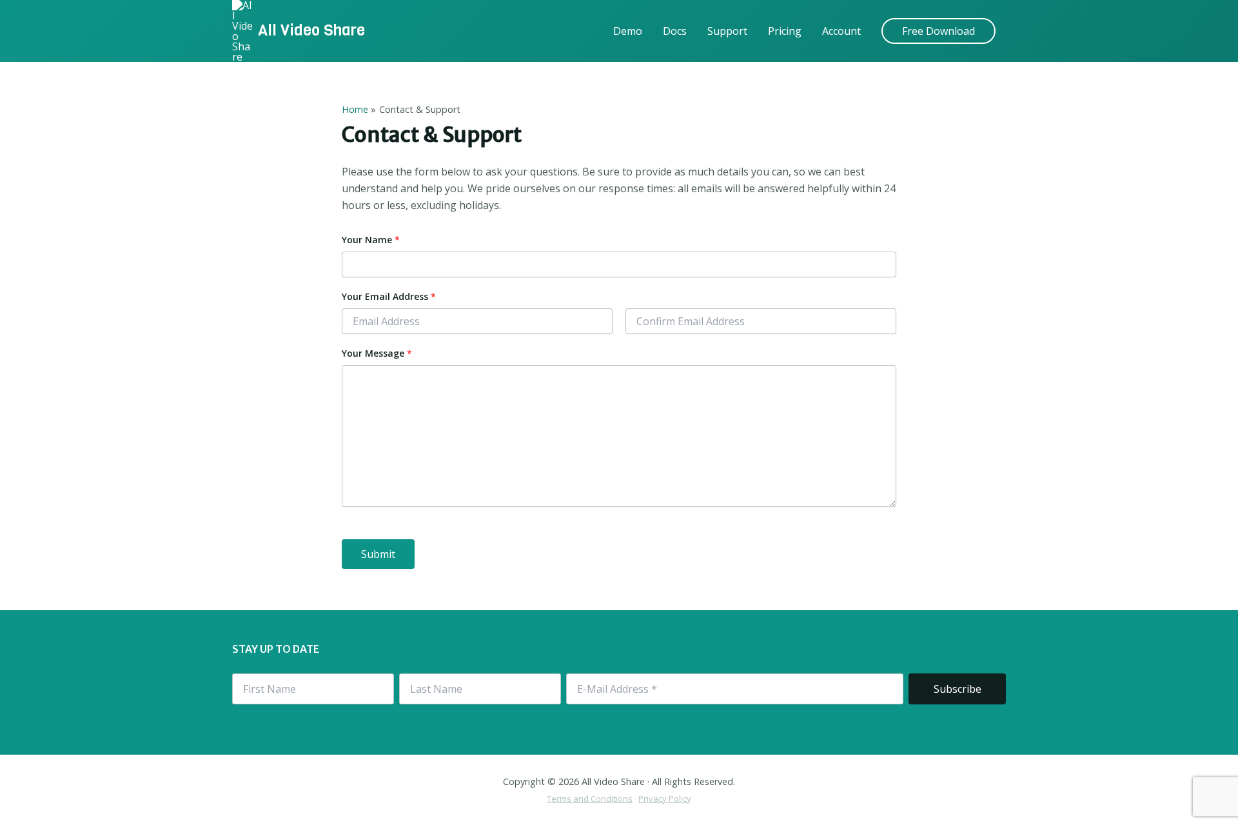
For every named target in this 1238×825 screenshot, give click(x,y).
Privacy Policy (664, 798)
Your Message (377, 353)
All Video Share (311, 30)
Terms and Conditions (590, 798)
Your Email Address (389, 296)
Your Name (371, 240)
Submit (378, 554)
